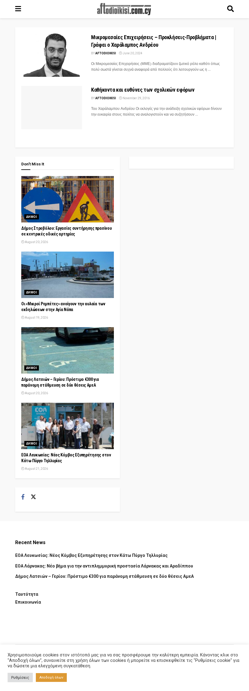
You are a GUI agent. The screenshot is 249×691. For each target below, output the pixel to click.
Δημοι (31, 216)
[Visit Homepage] (124, 9)
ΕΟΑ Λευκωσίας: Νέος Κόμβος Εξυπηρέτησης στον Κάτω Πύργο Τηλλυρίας (91, 555)
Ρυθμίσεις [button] (20, 677)
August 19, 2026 (36, 317)
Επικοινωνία (28, 602)
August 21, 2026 (36, 468)
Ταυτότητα (26, 594)
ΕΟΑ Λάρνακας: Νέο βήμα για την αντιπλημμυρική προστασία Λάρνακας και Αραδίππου (104, 566)
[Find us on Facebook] (23, 497)
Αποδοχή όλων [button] (51, 677)
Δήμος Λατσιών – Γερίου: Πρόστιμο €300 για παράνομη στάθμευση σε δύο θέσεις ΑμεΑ (104, 576)
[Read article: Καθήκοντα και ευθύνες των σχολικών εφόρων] (51, 107)
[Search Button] (230, 9)
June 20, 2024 (132, 53)
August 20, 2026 (36, 242)
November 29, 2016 (136, 98)
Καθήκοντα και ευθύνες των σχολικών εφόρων (142, 89)
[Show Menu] (18, 9)
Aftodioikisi (105, 53)
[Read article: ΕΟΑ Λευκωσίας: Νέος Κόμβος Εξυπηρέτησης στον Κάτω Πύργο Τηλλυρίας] (67, 426)
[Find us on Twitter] (33, 497)
